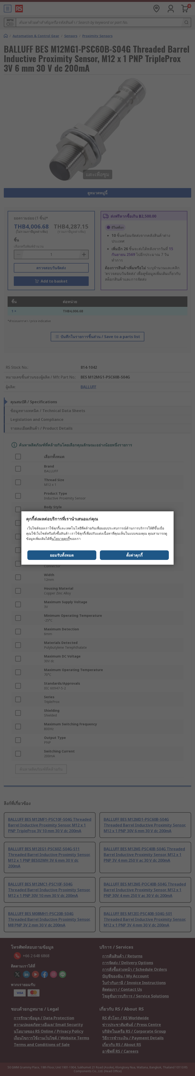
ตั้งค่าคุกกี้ (134, 555)
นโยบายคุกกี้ (61, 538)
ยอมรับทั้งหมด (62, 555)
